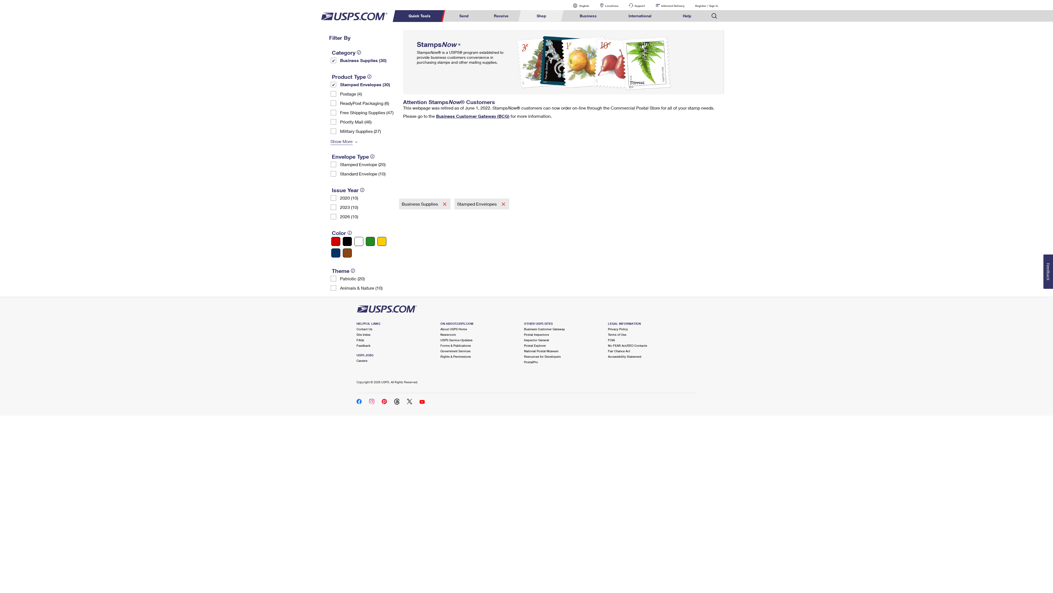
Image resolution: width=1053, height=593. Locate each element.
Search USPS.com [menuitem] (714, 16)
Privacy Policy (618, 329)
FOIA (611, 340)
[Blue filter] (335, 253)
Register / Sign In (706, 5)
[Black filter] (347, 241)
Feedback (363, 345)
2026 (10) (349, 216)
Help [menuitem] (687, 15)
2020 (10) (349, 197)
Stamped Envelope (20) (363, 164)
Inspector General (536, 340)
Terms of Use (617, 334)
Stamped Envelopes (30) (365, 84)
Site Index (363, 334)
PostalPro (531, 362)
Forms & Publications (455, 345)
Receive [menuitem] (501, 15)
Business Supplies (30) (363, 60)
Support (640, 5)
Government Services (455, 351)
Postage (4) (351, 93)
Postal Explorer (535, 345)
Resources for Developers (542, 356)
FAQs (360, 340)
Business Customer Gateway (544, 329)
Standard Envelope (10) (363, 173)
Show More (341, 141)
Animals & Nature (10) (361, 287)
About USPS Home (453, 329)
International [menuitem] (640, 15)
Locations (611, 5)
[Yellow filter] (381, 241)
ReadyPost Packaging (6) (364, 103)
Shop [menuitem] (541, 15)
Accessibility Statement (624, 356)
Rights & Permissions (455, 356)
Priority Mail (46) (356, 121)
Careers (361, 360)
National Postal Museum (541, 351)
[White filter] (358, 241)
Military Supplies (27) (360, 131)
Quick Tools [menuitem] (420, 15)
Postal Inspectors (536, 334)
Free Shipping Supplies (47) (367, 112)
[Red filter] (335, 241)
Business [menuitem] (588, 15)
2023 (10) (349, 207)
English (578, 5)
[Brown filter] (347, 253)
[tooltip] (359, 52)
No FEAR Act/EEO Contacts (627, 345)
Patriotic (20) (352, 278)
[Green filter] (370, 241)
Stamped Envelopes (477, 203)
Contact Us (364, 329)
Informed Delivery (672, 5)
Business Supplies (420, 203)
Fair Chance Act (619, 351)
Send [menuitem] (464, 15)
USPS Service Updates (456, 340)
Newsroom (448, 334)
